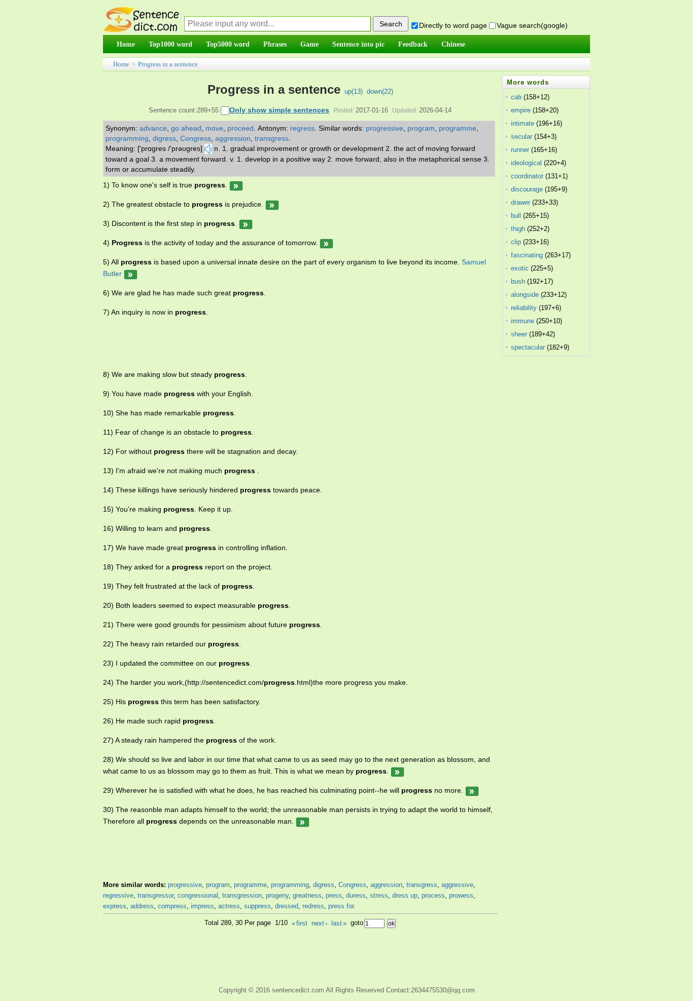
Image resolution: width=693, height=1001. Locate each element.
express (114, 906)
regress (302, 128)
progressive (384, 128)
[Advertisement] (287, 343)
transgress (272, 138)
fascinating (527, 255)
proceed (240, 128)
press (334, 895)
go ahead (186, 128)
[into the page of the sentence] (236, 185)
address (142, 906)
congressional (198, 895)
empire (521, 110)
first (299, 923)
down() (380, 91)
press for (341, 906)
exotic (520, 268)
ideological (526, 163)
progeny (277, 895)
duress (356, 895)
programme (457, 128)
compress (172, 906)
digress (164, 138)
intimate (522, 123)
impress (202, 906)
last (338, 923)
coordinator (527, 176)
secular (521, 136)
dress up (405, 895)
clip (516, 242)
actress (229, 906)
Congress (195, 138)
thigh (518, 229)
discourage (527, 189)
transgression (242, 895)
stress (379, 895)
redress (313, 906)
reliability (524, 308)
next (319, 923)
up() (353, 91)
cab (516, 97)
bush (518, 281)
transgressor (155, 895)
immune (522, 321)
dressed (286, 906)
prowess (461, 895)
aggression (233, 138)
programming (127, 138)
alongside (525, 294)
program (421, 128)
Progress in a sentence (168, 64)
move (214, 128)
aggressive (457, 885)
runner (520, 149)
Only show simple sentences (279, 110)
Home (121, 64)
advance (153, 128)
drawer (520, 202)
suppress (257, 906)
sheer (519, 334)
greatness (307, 895)
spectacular (528, 347)
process (433, 895)
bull (516, 215)
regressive (118, 895)
